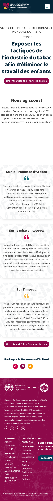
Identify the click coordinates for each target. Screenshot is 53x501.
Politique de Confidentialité (26, 495)
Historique (10, 445)
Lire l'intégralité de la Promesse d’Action (26, 81)
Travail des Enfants (10, 458)
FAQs (40, 438)
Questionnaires (12, 471)
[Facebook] (15, 366)
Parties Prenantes (27, 467)
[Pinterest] (30, 366)
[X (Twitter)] (22, 366)
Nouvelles (27, 453)
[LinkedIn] (37, 366)
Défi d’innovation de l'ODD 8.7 (11, 478)
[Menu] (47, 6)
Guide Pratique (26, 477)
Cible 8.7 (9, 464)
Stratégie (9, 449)
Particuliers (27, 472)
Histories (26, 450)
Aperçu (8, 442)
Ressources (10, 467)
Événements (28, 457)
